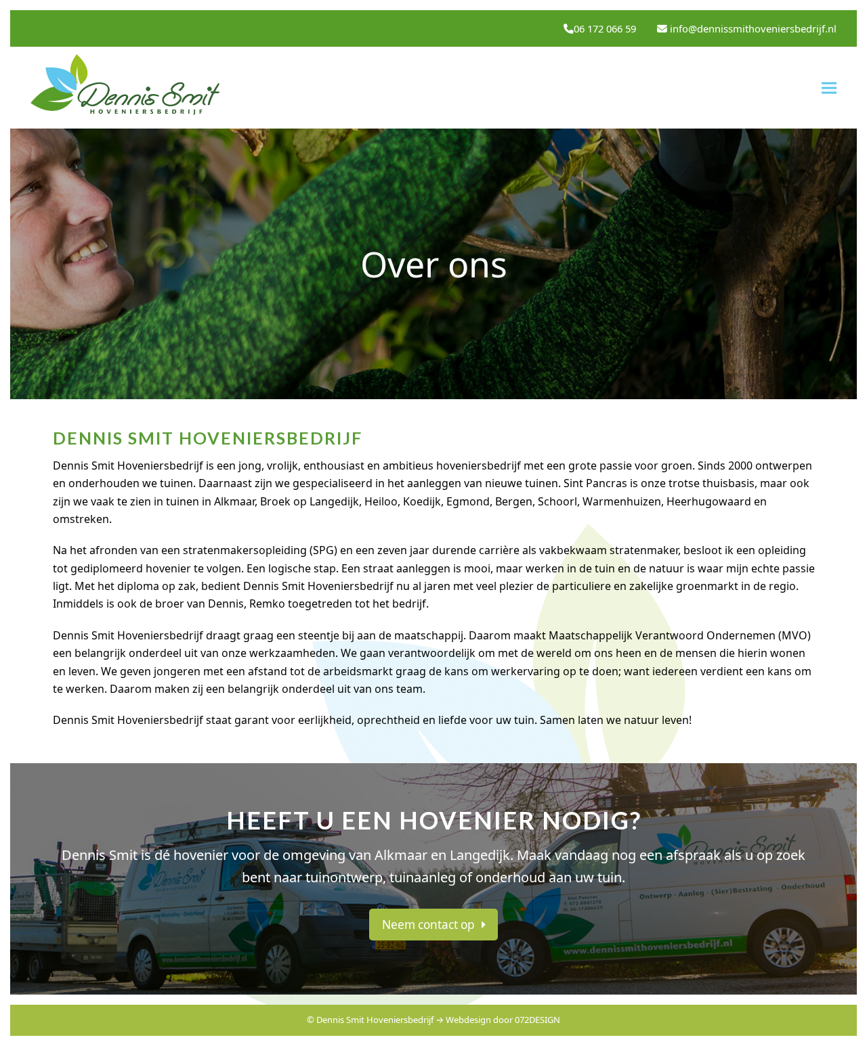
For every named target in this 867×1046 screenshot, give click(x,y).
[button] (829, 88)
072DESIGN (537, 1020)
